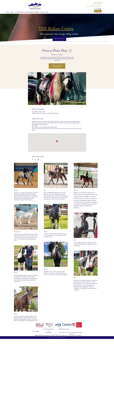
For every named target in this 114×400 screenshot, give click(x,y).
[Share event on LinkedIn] (38, 159)
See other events (57, 66)
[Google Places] (94, 8)
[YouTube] (100, 8)
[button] (96, 3)
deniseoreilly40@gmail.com (95, 6)
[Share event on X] (35, 159)
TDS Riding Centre (64, 329)
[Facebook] (96, 8)
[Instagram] (98, 8)
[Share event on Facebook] (32, 159)
